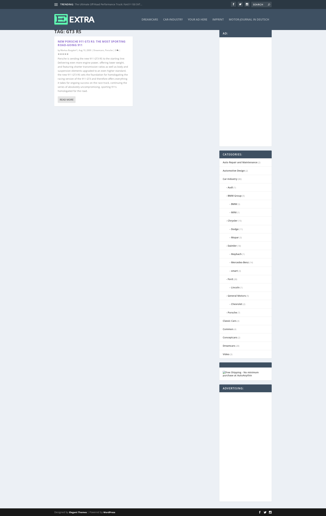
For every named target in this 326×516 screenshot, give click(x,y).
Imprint (218, 19)
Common (228, 329)
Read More (67, 99)
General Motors (237, 295)
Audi (230, 187)
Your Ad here (197, 19)
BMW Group (235, 195)
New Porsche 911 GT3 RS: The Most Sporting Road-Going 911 (92, 43)
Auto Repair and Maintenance (240, 162)
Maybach (236, 254)
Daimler (232, 245)
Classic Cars (229, 320)
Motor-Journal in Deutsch (249, 19)
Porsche (109, 50)
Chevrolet (236, 304)
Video (226, 354)
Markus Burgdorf (68, 50)
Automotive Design (234, 170)
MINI (234, 212)
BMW (234, 204)
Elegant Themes (78, 512)
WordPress (109, 512)
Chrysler (232, 220)
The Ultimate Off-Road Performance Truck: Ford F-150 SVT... (108, 4)
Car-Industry (173, 19)
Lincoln (235, 287)
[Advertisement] (248, 91)
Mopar (235, 237)
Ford (230, 279)
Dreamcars (150, 19)
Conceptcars (230, 337)
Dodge (235, 229)
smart (234, 270)
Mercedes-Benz (240, 262)
